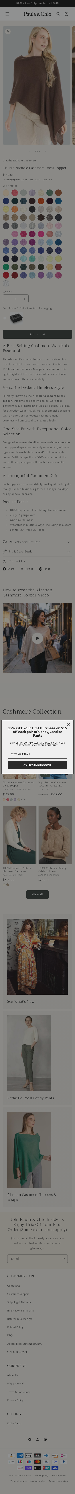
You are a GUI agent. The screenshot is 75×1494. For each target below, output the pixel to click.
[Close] (68, 724)
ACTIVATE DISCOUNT (37, 765)
